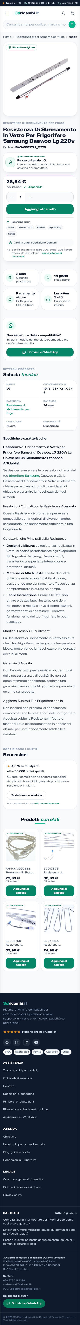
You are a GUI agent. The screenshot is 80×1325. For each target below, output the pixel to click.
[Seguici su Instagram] (17, 1042)
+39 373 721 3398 (14, 1280)
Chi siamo (9, 1136)
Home (7, 37)
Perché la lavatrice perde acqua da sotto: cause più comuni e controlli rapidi (38, 1241)
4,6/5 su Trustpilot (24, 766)
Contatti (8, 1086)
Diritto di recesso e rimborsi (22, 1187)
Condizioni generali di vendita (23, 1179)
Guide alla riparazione (17, 1078)
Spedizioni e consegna (18, 1094)
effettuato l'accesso (46, 803)
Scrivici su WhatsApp (43, 352)
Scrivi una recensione (26, 795)
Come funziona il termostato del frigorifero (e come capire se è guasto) (38, 1221)
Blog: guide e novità (16, 1152)
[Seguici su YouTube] (36, 1042)
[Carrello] (72, 13)
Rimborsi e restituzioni (18, 1101)
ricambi (27, 13)
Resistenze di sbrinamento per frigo (40, 37)
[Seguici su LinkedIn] (26, 1042)
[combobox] (37, 24)
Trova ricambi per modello (20, 1070)
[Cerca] (72, 24)
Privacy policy (12, 1195)
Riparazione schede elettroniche (25, 1109)
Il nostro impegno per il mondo (24, 1144)
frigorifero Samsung (24, 475)
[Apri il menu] (7, 13)
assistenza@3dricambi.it (17, 1284)
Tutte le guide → (65, 1213)
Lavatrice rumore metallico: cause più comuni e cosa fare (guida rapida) (39, 1231)
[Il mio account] (63, 13)
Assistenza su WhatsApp (20, 1117)
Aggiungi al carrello (40, 209)
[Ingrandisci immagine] (40, 79)
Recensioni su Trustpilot (20, 1160)
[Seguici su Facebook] (7, 1042)
